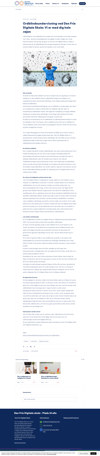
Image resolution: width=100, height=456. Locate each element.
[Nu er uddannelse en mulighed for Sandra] (26, 368)
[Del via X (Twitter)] (27, 346)
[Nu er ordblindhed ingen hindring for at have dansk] (50, 368)
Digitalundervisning (43, 341)
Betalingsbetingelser (20, 442)
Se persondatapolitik (51, 454)
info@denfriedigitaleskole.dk (51, 421)
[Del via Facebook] (23, 346)
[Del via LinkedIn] (30, 346)
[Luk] (98, 453)
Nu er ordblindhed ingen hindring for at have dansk (49, 377)
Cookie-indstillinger (84, 453)
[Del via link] (34, 346)
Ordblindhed (34, 341)
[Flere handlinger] (76, 19)
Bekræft (93, 453)
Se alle (82, 359)
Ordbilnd (26, 341)
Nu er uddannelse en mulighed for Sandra (24, 377)
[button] (82, 9)
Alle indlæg (18, 9)
